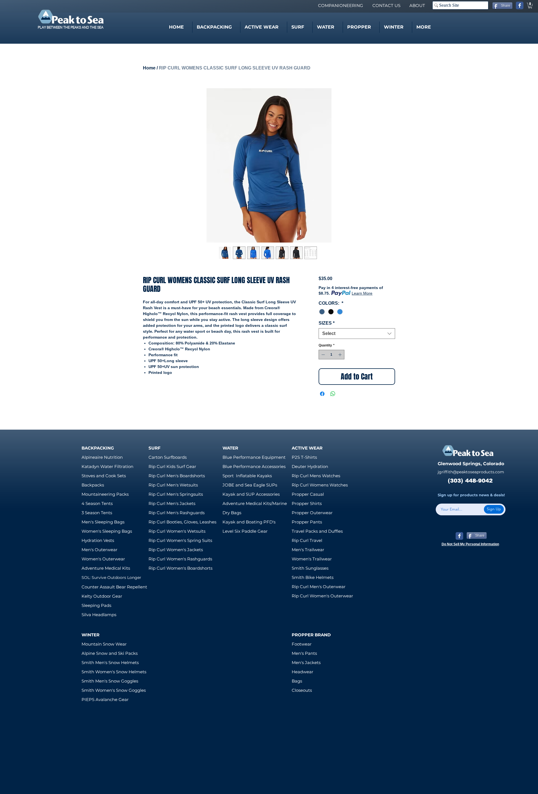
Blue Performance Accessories (254, 466)
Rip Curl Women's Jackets (176, 549)
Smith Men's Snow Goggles (110, 681)
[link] (530, 5)
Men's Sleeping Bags (103, 522)
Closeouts (302, 690)
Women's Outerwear (103, 559)
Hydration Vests (98, 540)
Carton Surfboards (168, 457)
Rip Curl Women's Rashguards (180, 559)
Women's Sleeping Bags (107, 531)
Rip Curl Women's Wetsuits (177, 531)
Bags (297, 681)
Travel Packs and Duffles (317, 531)
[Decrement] (322, 354)
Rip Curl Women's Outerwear (322, 596)
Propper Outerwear (312, 512)
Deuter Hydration (310, 466)
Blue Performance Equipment (254, 457)
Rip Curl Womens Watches (320, 485)
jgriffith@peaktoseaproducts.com (471, 471)
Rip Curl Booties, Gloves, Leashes (182, 522)
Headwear (302, 671)
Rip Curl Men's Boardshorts (177, 475)
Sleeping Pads (96, 605)
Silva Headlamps (99, 614)
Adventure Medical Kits (106, 568)
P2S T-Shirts (304, 457)
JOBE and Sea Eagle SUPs (249, 485)
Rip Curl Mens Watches (316, 475)
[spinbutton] (331, 354)
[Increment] (340, 354)
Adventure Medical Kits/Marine (254, 503)
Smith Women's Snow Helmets (114, 671)
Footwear (302, 644)
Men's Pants (304, 653)
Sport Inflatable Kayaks (247, 475)
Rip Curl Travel (307, 540)
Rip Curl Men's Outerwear (318, 586)
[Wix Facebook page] (519, 5)
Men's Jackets (306, 662)
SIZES (327, 323)
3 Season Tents (97, 512)
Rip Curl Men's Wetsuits (173, 485)
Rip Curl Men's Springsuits (176, 494)
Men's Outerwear (99, 549)
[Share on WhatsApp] (333, 393)
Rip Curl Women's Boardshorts (180, 568)
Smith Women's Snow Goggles (114, 690)
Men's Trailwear (308, 549)
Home (149, 68)
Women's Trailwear (312, 559)
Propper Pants (307, 522)
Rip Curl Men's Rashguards (177, 512)
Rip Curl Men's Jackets (172, 503)
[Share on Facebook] (322, 393)
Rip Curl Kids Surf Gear (172, 466)
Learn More (362, 293)
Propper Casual (308, 494)
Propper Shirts (307, 503)
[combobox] (357, 333)
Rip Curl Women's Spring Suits (180, 540)
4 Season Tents (97, 503)
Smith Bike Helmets (312, 577)
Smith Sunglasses (310, 568)
